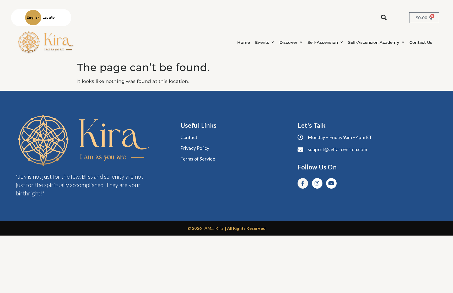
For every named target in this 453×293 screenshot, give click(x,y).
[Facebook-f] (303, 183)
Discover (288, 42)
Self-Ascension (323, 42)
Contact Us (420, 42)
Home (243, 42)
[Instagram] (317, 183)
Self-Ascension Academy (373, 42)
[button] (264, 42)
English (33, 17)
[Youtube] (331, 183)
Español (49, 17)
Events (262, 42)
